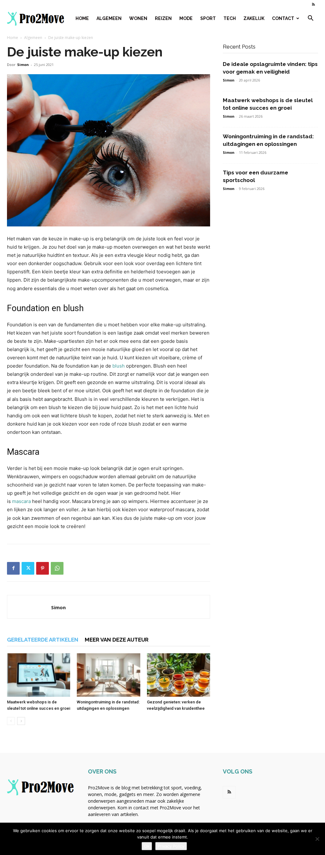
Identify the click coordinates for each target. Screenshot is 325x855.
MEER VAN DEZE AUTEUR (117, 639)
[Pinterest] (42, 568)
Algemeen (109, 18)
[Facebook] (13, 568)
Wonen (138, 18)
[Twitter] (28, 568)
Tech (229, 18)
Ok (146, 846)
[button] (310, 19)
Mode (186, 18)
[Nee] (317, 839)
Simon (23, 64)
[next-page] (21, 721)
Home (82, 18)
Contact (283, 18)
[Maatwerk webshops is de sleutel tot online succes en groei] (38, 675)
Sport (208, 18)
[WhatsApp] (57, 568)
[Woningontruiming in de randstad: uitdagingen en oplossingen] (108, 675)
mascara (21, 501)
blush (118, 366)
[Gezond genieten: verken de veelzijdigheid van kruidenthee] (178, 675)
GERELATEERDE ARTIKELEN (42, 639)
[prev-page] (11, 721)
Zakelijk (253, 18)
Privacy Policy (171, 846)
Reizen (163, 18)
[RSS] (313, 4)
